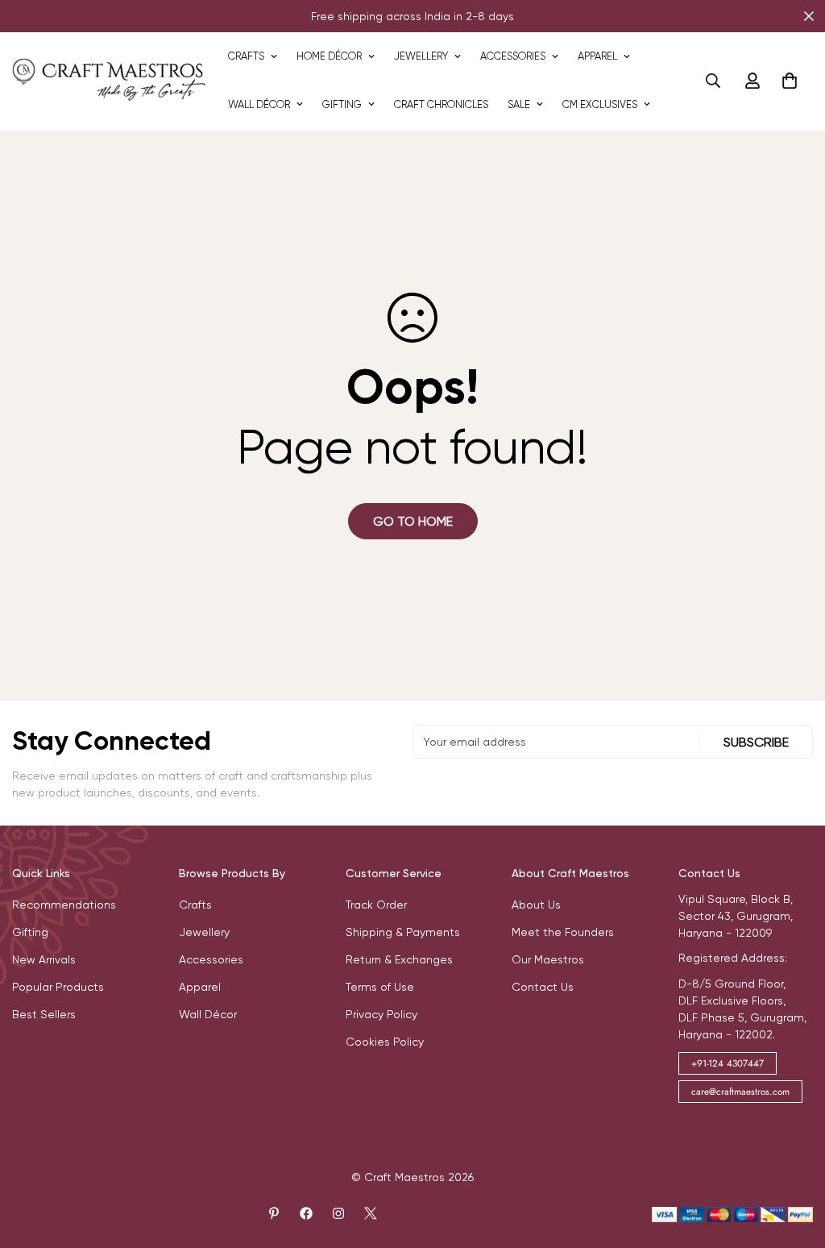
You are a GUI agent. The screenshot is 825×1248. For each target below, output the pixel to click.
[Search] (713, 80)
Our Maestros (548, 959)
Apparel (597, 56)
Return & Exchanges (399, 959)
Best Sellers (44, 1014)
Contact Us (543, 986)
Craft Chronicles (441, 104)
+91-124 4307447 (727, 1063)
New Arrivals (44, 959)
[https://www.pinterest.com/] (273, 1213)
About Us (536, 904)
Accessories (512, 56)
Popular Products (58, 986)
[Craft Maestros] (108, 80)
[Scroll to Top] (793, 1160)
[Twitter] (370, 1213)
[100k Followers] (338, 1213)
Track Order (376, 904)
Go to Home (413, 521)
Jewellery (421, 56)
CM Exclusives (599, 104)
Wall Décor (259, 104)
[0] (789, 80)
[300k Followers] (306, 1213)
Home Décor (329, 56)
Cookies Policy (385, 1041)
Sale (519, 104)
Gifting (342, 104)
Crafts (246, 56)
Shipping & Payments (403, 932)
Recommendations (64, 904)
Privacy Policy (381, 1014)
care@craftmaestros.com (740, 1091)
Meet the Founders (563, 932)
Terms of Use (380, 986)
